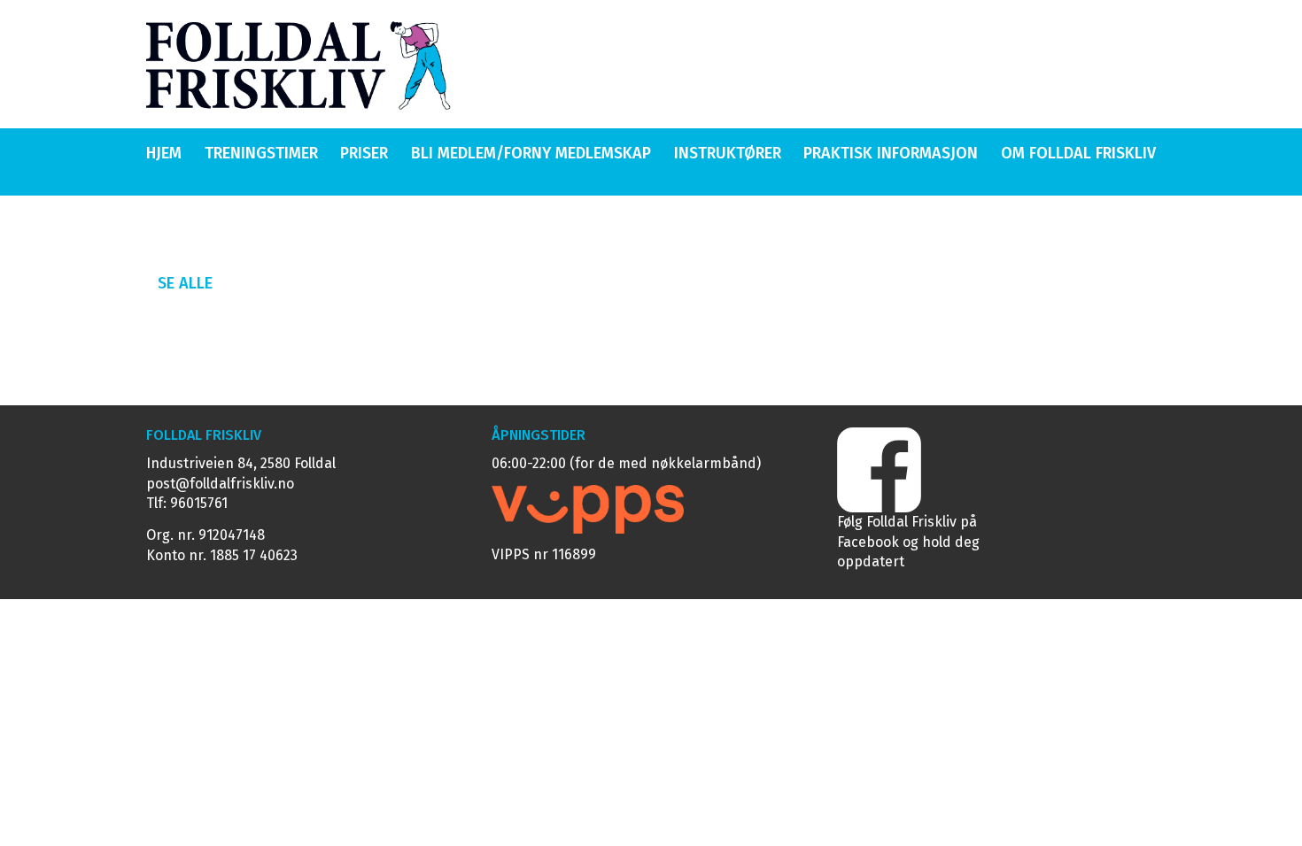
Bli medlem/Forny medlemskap (531, 153)
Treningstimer (261, 153)
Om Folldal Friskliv (1078, 153)
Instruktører (727, 153)
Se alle (185, 283)
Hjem (164, 153)
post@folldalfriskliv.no (220, 483)
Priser (364, 153)
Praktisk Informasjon (890, 153)
